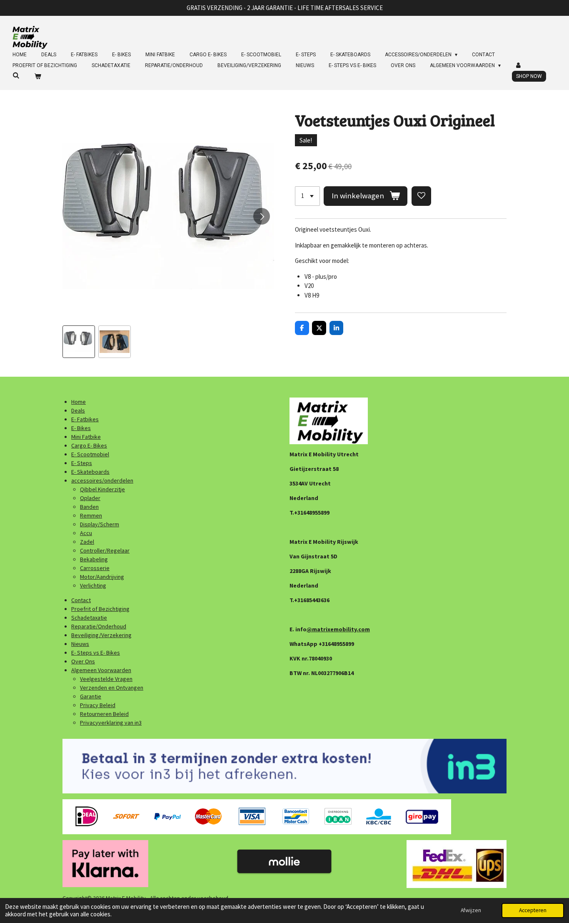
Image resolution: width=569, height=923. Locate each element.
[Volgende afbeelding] (261, 216)
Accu (86, 533)
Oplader (90, 498)
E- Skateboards (90, 471)
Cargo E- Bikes (89, 445)
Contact (81, 600)
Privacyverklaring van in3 (111, 722)
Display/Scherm (99, 524)
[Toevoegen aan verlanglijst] (421, 196)
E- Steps (81, 463)
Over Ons (83, 661)
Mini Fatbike (86, 436)
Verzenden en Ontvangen (111, 687)
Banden (89, 506)
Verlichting (93, 585)
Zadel (87, 541)
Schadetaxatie (89, 617)
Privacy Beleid (97, 705)
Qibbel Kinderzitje (102, 489)
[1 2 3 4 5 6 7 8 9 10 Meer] (307, 196)
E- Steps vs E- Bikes (95, 652)
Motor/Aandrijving (102, 576)
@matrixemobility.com (338, 629)
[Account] (519, 65)
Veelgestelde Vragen (106, 679)
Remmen (91, 515)
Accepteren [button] (533, 910)
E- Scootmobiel (90, 454)
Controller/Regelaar (105, 550)
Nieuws (80, 644)
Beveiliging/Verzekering (101, 635)
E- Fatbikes (85, 419)
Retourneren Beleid (104, 714)
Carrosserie (95, 568)
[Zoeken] (16, 75)
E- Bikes (81, 428)
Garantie (90, 696)
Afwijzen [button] (471, 910)
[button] (78, 341)
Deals (78, 410)
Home (78, 401)
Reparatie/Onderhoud (98, 626)
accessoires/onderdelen (102, 480)
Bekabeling (94, 559)
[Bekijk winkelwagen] (37, 76)
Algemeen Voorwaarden (101, 670)
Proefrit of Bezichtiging (100, 609)
